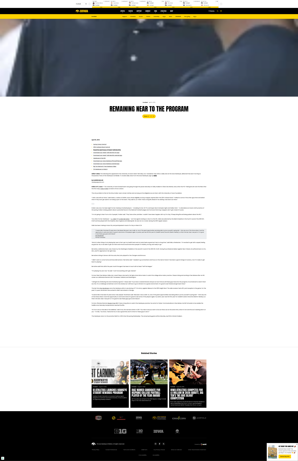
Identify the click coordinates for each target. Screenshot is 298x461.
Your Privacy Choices (159, 449)
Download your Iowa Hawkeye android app (106, 164)
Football (145, 102)
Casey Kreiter (104, 189)
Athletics (163, 11)
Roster (141, 16)
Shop (171, 11)
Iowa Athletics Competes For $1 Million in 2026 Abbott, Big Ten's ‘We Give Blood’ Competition (186, 394)
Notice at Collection (176, 449)
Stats (164, 16)
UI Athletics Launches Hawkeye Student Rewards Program (110, 391)
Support (139, 11)
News (170, 16)
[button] (89, 4)
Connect (147, 11)
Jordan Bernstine (124, 219)
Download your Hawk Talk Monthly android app (107, 155)
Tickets (130, 11)
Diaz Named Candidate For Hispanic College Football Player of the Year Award (146, 393)
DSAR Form (144, 449)
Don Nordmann (99, 235)
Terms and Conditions (129, 449)
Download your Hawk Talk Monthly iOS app (106, 152)
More (194, 16)
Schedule (133, 16)
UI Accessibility (143, 455)
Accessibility (156, 455)
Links (101, 7)
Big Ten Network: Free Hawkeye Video (104, 166)
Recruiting (187, 16)
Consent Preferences (111, 449)
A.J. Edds (113, 219)
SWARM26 (178, 16)
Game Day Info (285, 457)
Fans (155, 11)
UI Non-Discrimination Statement (197, 449)
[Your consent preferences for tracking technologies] (2, 458)
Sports (123, 11)
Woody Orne (111, 303)
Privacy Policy (95, 449)
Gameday (156, 16)
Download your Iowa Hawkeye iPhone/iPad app (107, 161)
